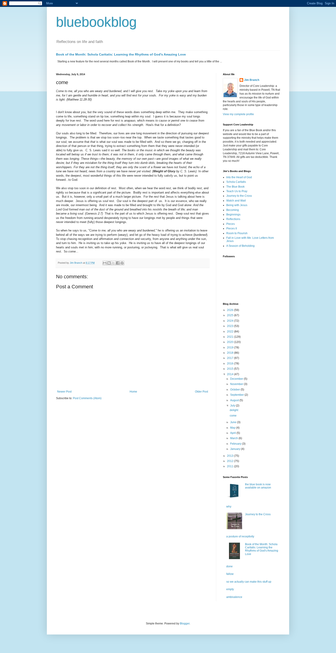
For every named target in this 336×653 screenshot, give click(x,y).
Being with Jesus (236, 205)
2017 (230, 358)
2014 (230, 374)
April (233, 433)
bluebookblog (96, 22)
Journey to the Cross (239, 195)
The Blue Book (235, 186)
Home (133, 391)
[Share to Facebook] (117, 263)
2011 (230, 466)
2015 (230, 368)
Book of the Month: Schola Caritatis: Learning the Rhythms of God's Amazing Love (121, 54)
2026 (230, 310)
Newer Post (64, 391)
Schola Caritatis (236, 181)
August (235, 400)
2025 (230, 315)
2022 (230, 331)
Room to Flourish (237, 233)
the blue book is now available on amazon (258, 486)
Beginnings (233, 214)
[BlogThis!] (109, 263)
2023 (230, 326)
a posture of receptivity (240, 536)
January (235, 449)
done (229, 566)
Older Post (201, 391)
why (228, 506)
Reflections (233, 219)
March (234, 438)
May (233, 427)
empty (230, 589)
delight (234, 410)
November (237, 384)
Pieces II (231, 228)
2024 (230, 320)
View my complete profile (238, 114)
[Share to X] (113, 263)
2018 (230, 352)
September (237, 394)
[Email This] (104, 263)
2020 (230, 342)
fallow (230, 574)
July (233, 405)
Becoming (232, 210)
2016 (230, 363)
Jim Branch (251, 80)
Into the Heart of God (239, 177)
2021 (230, 336)
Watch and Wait (236, 200)
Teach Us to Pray (236, 191)
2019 (230, 347)
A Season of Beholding (240, 245)
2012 (230, 461)
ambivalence (234, 597)
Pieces (230, 224)
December (237, 378)
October (235, 389)
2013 (230, 455)
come (233, 415)
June (233, 422)
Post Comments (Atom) (87, 398)
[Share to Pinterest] (122, 263)
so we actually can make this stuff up (248, 581)
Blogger (184, 623)
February (236, 443)
